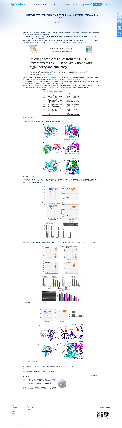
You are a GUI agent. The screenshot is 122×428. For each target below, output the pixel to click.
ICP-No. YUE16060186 (44, 424)
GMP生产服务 (14, 407)
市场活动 (13, 413)
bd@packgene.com (103, 409)
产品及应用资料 (30, 407)
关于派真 (13, 411)
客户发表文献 (29, 405)
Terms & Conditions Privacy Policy (103, 424)
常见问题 (28, 409)
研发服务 (13, 405)
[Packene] (18, 4)
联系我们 (28, 411)
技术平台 (13, 409)
